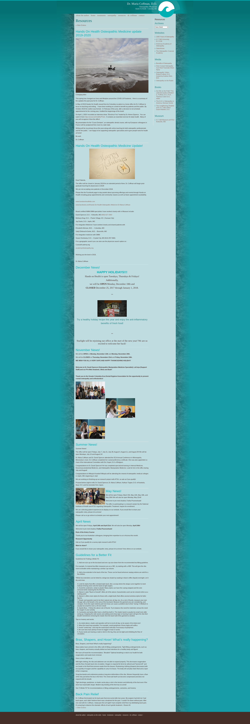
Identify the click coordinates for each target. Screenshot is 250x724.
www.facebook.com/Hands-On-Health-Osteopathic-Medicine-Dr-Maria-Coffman (103, 205)
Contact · (141, 715)
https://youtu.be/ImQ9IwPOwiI (95, 117)
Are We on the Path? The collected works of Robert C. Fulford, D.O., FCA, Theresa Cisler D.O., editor (165, 94)
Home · (105, 715)
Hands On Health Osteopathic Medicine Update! (109, 145)
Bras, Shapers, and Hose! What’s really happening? (112, 639)
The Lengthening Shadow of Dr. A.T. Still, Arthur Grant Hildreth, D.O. (165, 107)
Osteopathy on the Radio (164, 80)
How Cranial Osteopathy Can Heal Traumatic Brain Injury (165, 68)
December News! (88, 267)
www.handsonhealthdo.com (85, 201)
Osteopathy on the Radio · (95, 715)
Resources (122, 15)
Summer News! (86, 444)
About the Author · (81, 715)
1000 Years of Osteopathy (165, 37)
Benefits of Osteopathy (164, 63)
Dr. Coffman (132, 15)
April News (83, 521)
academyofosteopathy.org (84, 248)
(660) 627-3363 (106, 215)
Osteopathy (112, 15)
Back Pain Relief (87, 694)
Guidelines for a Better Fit (93, 555)
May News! (113, 491)
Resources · (126, 715)
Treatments (101, 15)
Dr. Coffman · (134, 715)
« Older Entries (81, 25)
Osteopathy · (119, 715)
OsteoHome (160, 48)
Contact (142, 15)
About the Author (82, 15)
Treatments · (111, 715)
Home (93, 15)
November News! (88, 350)
